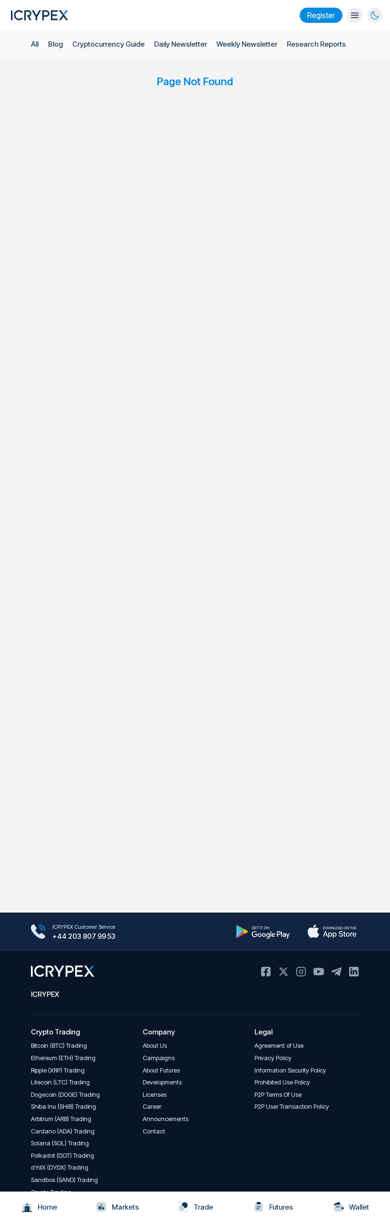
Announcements (165, 1119)
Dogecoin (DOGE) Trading (65, 1094)
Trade (203, 1207)
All (35, 44)
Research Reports (316, 44)
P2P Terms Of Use (278, 1094)
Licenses (154, 1094)
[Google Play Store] (262, 931)
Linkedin (354, 971)
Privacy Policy (273, 1058)
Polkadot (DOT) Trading (62, 1155)
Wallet (359, 1207)
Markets (125, 1207)
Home (47, 1207)
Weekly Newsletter (246, 44)
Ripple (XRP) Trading (58, 1070)
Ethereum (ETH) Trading (63, 1058)
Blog (55, 44)
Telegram (336, 971)
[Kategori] (354, 15)
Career (152, 1106)
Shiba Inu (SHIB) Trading (63, 1106)
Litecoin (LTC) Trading (60, 1082)
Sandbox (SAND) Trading (64, 1179)
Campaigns (159, 1058)
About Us (155, 1045)
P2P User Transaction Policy (291, 1106)
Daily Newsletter (180, 44)
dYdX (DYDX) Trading (59, 1167)
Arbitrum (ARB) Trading (61, 1119)
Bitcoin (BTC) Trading (59, 1045)
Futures (281, 1207)
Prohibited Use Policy (282, 1082)
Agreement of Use (278, 1045)
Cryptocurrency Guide (108, 44)
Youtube (318, 971)
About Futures (161, 1070)
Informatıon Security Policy (290, 1070)
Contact (154, 1131)
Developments (162, 1082)
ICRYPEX (45, 994)
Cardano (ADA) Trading (63, 1131)
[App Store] (331, 931)
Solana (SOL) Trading (60, 1143)
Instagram (301, 971)
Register (321, 15)
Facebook (266, 971)
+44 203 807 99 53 (84, 936)
